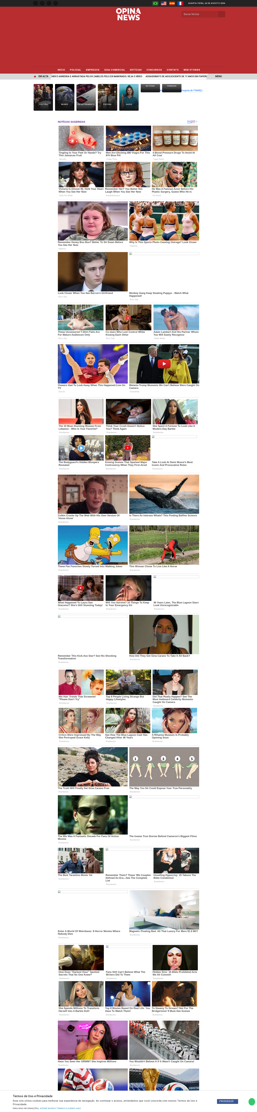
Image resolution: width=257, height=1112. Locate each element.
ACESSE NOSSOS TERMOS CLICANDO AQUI (60, 1108)
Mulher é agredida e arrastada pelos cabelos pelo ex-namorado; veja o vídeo (73, 76)
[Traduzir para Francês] (180, 3)
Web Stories (192, 70)
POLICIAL (77, 69)
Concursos (155, 69)
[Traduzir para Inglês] (163, 3)
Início (63, 69)
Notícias (137, 69)
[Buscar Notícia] (221, 14)
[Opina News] (128, 14)
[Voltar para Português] (155, 3)
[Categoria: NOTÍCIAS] (150, 90)
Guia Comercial (116, 69)
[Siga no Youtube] (55, 3)
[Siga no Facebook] (35, 3)
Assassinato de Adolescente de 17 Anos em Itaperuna (157, 76)
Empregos (94, 69)
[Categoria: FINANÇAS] (171, 90)
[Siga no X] (49, 3)
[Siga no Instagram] (42, 3)
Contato (174, 69)
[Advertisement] (128, 44)
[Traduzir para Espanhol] (172, 3)
